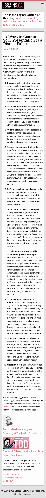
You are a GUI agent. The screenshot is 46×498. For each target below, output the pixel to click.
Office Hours (8, 481)
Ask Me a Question (11, 475)
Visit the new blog (27, 18)
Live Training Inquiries (12, 478)
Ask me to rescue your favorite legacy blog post (22, 23)
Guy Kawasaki (27, 404)
